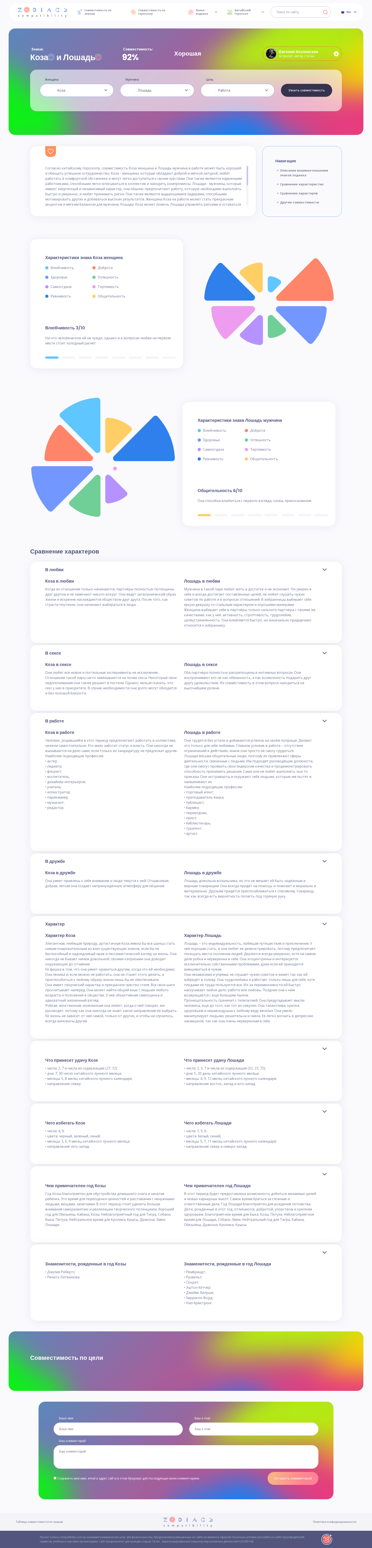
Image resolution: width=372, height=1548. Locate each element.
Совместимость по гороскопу (151, 12)
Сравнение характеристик (302, 184)
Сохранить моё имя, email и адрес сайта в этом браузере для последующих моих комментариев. (128, 1478)
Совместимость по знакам (98, 12)
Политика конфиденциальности (334, 1522)
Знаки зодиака (202, 12)
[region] (146, 186)
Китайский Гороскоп (243, 12)
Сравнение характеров (299, 193)
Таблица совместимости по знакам (39, 1522)
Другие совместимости (299, 202)
